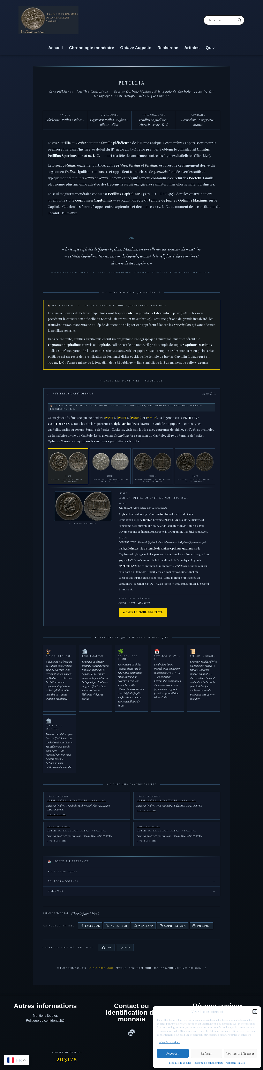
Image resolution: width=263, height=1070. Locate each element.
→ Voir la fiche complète (143, 612)
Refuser (206, 1053)
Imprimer (204, 925)
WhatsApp (145, 925)
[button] (255, 1012)
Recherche (167, 47)
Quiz (210, 47)
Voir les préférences (240, 1053)
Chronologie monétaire (91, 47)
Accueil (55, 47)
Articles (192, 47)
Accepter (172, 1053)
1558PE (109, 418)
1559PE (122, 418)
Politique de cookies (180, 1062)
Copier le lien (175, 925)
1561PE (151, 418)
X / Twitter (119, 925)
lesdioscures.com (101, 968)
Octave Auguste (135, 47)
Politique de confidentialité (209, 1062)
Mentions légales (235, 1062)
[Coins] (131, 1032)
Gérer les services (169, 1042)
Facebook (92, 925)
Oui (108, 947)
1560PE (136, 418)
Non (127, 947)
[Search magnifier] (239, 20)
